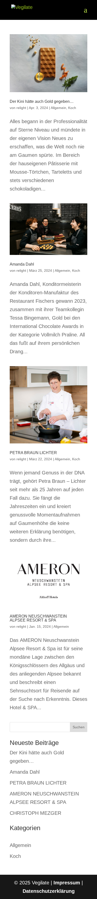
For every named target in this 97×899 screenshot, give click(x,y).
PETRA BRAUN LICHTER (33, 453)
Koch (72, 108)
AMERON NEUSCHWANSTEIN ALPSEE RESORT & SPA (38, 618)
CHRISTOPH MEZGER (35, 813)
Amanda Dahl (22, 264)
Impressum (66, 882)
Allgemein (58, 108)
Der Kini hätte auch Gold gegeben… (42, 101)
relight (21, 108)
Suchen (79, 727)
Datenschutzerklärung (49, 891)
